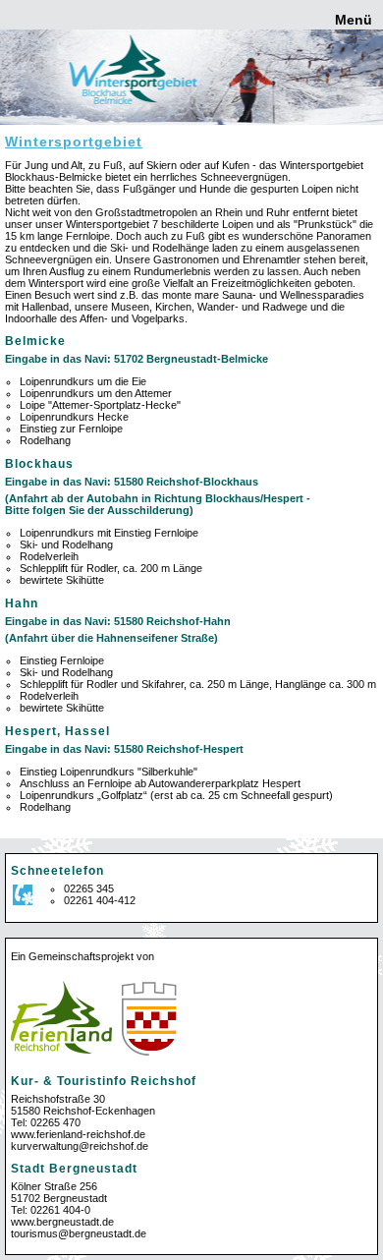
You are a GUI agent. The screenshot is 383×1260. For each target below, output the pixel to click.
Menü (351, 20)
